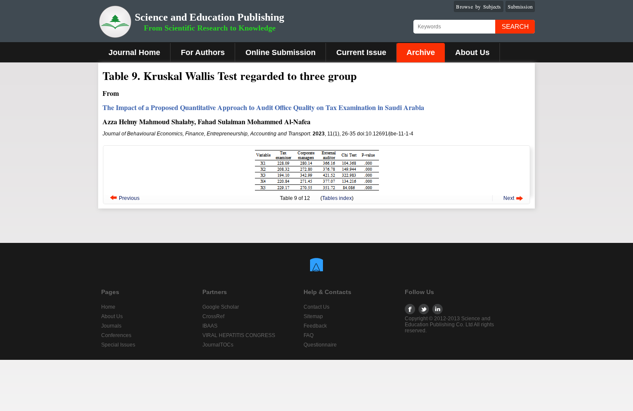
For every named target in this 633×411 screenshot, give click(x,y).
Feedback (315, 326)
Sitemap (313, 316)
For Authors (203, 52)
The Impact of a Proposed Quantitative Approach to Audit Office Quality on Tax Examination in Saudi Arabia (263, 107)
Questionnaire (320, 345)
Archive (420, 52)
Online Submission (280, 52)
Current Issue (361, 52)
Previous (129, 198)
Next (508, 198)
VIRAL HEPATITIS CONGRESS (238, 335)
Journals (111, 326)
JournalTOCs (217, 345)
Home (108, 307)
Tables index (337, 198)
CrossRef (213, 316)
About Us (472, 52)
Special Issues (118, 345)
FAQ (308, 335)
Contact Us (316, 307)
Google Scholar (220, 307)
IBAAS (209, 326)
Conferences (116, 335)
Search (515, 26)
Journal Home (134, 52)
